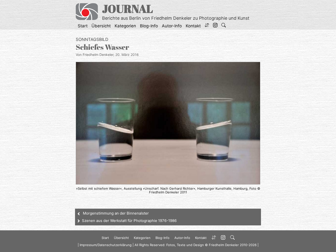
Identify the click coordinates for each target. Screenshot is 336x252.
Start (83, 25)
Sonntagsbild (92, 39)
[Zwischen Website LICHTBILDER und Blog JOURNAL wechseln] (207, 26)
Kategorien (125, 25)
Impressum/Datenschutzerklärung (106, 245)
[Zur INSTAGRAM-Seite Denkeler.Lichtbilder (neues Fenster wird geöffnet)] (215, 26)
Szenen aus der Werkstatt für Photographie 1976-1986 (129, 220)
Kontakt (193, 25)
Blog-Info (149, 25)
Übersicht (101, 25)
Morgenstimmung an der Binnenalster (116, 213)
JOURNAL (127, 8)
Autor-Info (172, 25)
